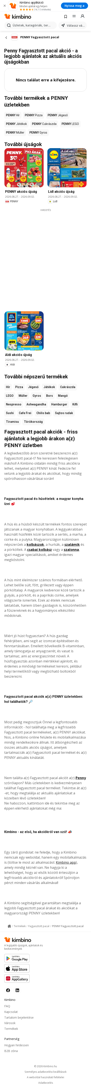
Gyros (37, 395)
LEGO (10, 395)
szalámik (72, 544)
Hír (8, 387)
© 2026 (45, 1066)
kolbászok (35, 544)
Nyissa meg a (74, 6)
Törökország (33, 421)
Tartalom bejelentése (19, 1017)
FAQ (7, 1006)
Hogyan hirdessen (16, 1045)
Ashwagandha (36, 404)
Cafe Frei (25, 413)
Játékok (49, 387)
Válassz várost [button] (76, 25)
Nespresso (13, 404)
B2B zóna (11, 1051)
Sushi (10, 413)
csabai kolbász (39, 549)
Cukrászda (67, 387)
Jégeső (33, 387)
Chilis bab (43, 413)
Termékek (11, 1029)
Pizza (19, 387)
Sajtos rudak (64, 413)
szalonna (71, 549)
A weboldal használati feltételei (45, 1077)
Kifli (75, 404)
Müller (23, 395)
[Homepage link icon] (9, 926)
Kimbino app (66, 862)
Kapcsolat (11, 1012)
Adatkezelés (45, 1083)
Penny (81, 778)
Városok (9, 1023)
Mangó (63, 395)
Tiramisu (12, 421)
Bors (49, 395)
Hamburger (59, 404)
